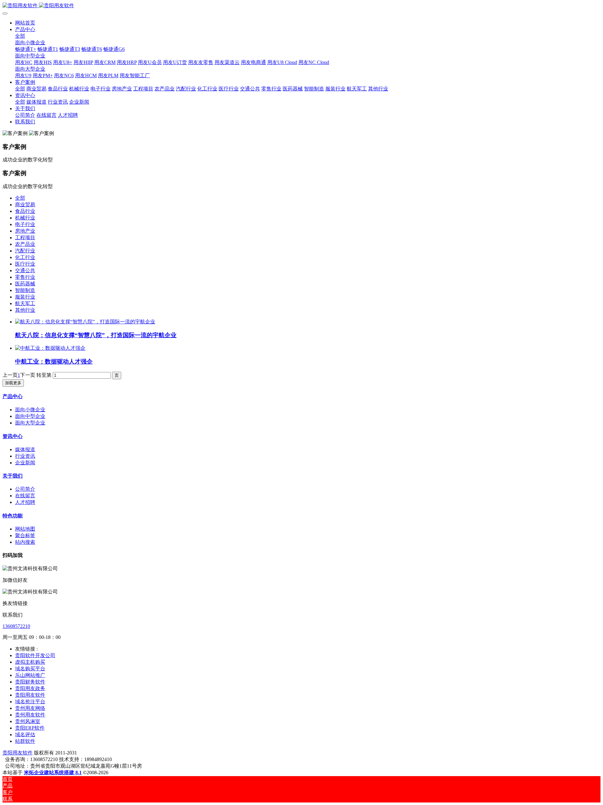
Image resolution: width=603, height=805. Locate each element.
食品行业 (25, 211)
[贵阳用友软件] (301, 6)
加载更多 (13, 383)
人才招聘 (25, 502)
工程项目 (25, 237)
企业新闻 (25, 462)
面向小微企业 (30, 409)
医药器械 (25, 283)
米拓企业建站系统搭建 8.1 (53, 772)
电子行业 (25, 224)
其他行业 (25, 310)
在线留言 (25, 495)
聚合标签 (25, 535)
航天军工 (25, 303)
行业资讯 (25, 456)
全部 (20, 36)
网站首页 (25, 22)
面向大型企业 (30, 422)
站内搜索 (25, 542)
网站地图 (25, 529)
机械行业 (25, 217)
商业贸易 (25, 204)
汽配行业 (25, 250)
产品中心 (13, 396)
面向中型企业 (30, 416)
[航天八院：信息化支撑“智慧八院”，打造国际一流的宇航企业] (85, 321)
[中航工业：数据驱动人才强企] (50, 348)
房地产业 (25, 231)
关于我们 (13, 475)
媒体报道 (25, 449)
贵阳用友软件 (18, 752)
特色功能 (13, 515)
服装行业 (25, 297)
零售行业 (25, 277)
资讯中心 (13, 436)
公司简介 (25, 489)
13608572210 (16, 626)
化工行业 (25, 257)
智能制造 (25, 290)
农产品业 (25, 244)
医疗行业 (25, 264)
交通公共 (25, 270)
